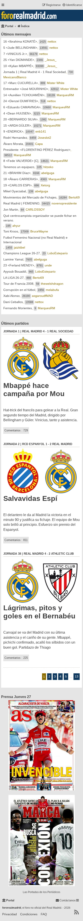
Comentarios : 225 (16, 657)
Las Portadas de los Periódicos (41, 892)
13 (76, 676)
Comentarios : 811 (16, 540)
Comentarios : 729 (16, 430)
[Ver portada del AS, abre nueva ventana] (41, 745)
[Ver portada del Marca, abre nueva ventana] (41, 840)
